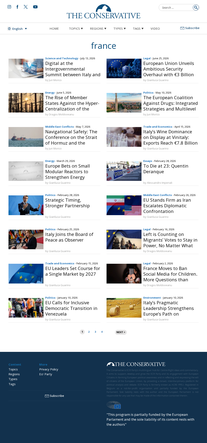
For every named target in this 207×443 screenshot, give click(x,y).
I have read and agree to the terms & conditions (105, 253)
